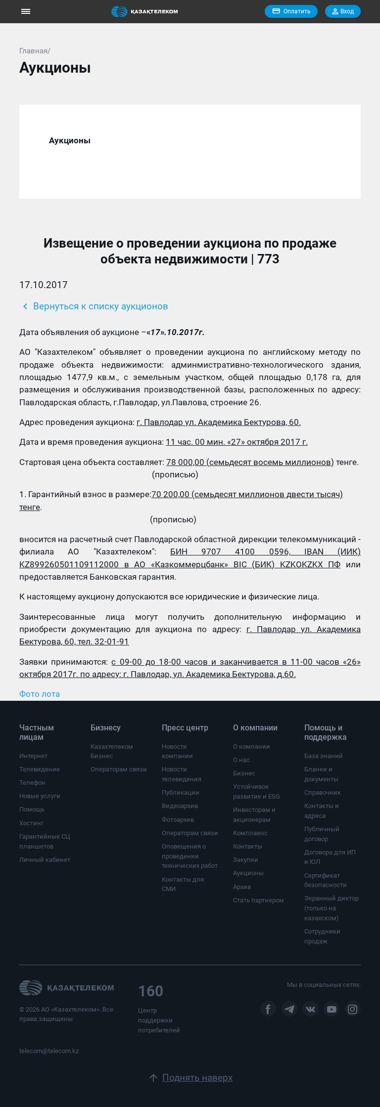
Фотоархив (178, 819)
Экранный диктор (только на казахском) (331, 907)
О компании (251, 746)
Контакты (247, 846)
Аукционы (248, 873)
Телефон (32, 782)
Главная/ (34, 50)
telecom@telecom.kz (49, 1051)
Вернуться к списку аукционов (93, 306)
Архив (242, 887)
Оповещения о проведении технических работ (190, 856)
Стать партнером (258, 900)
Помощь (32, 809)
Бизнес (244, 773)
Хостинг (31, 823)
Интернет (33, 756)
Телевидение (39, 769)
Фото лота (39, 694)
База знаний (323, 756)
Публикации (180, 792)
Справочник (322, 792)
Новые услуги (39, 796)
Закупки (245, 859)
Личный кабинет (44, 859)
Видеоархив (180, 805)
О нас (241, 760)
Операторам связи (119, 769)
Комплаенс (250, 833)
